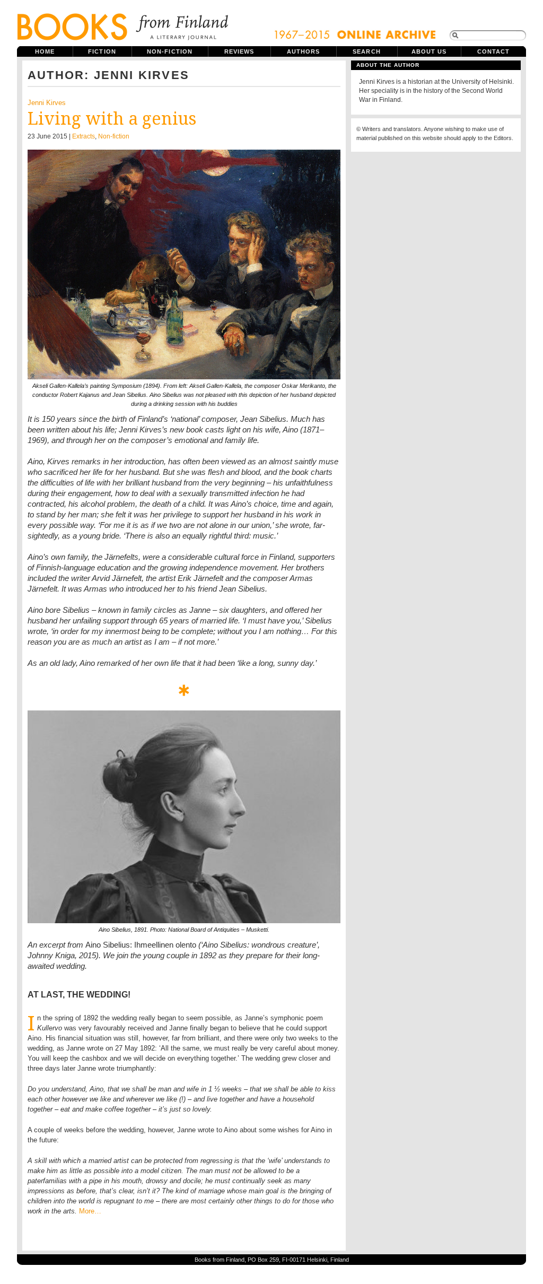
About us (429, 51)
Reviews (239, 51)
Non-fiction (169, 51)
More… (90, 1211)
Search (367, 51)
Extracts (83, 136)
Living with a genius (112, 119)
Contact (493, 51)
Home (45, 51)
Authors (303, 51)
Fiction (102, 51)
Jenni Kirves (47, 103)
